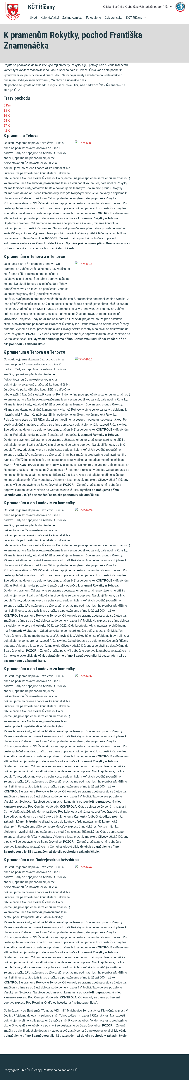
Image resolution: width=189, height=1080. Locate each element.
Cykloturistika (113, 17)
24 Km (8, 120)
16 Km (8, 115)
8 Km (7, 105)
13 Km (8, 110)
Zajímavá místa (72, 17)
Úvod (33, 17)
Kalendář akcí (50, 17)
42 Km (8, 130)
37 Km (8, 125)
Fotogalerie (93, 17)
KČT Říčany (41, 6)
